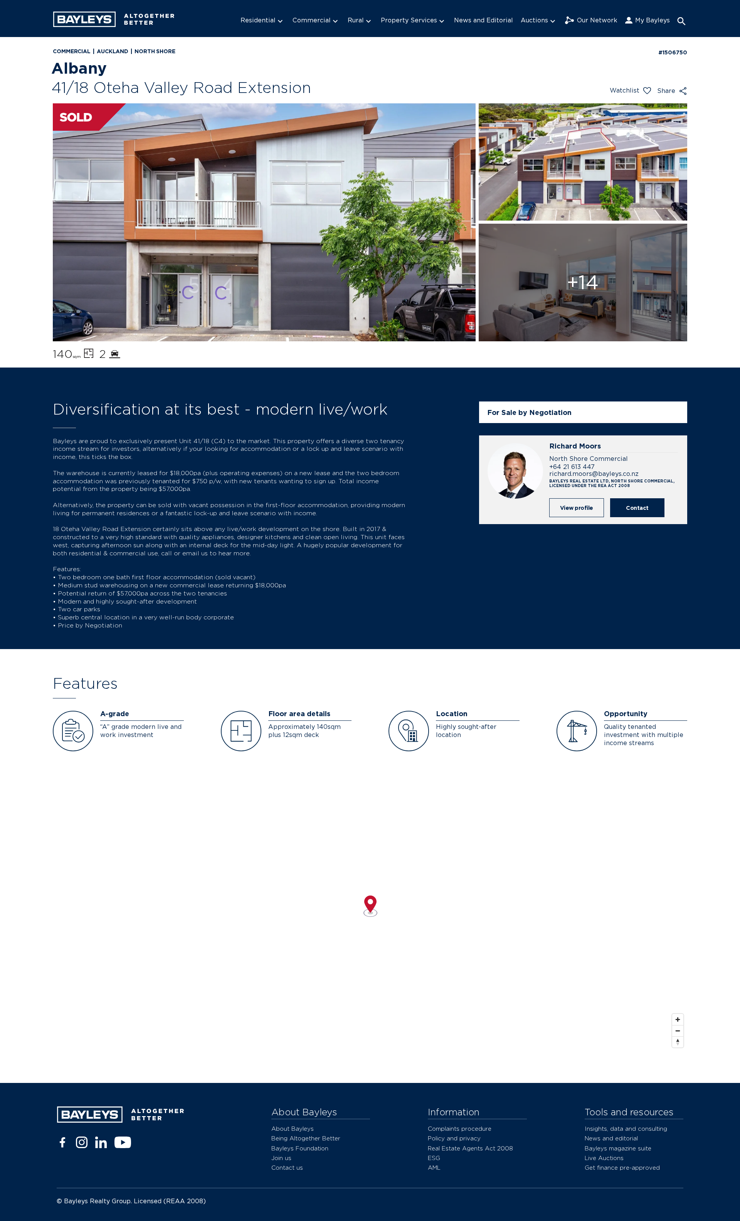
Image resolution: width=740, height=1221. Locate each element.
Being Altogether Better (305, 1138)
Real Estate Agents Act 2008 (470, 1148)
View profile (576, 507)
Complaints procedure (459, 1128)
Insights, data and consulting (626, 1128)
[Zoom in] (677, 1019)
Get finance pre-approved (622, 1167)
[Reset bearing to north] (677, 1041)
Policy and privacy (454, 1138)
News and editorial (611, 1138)
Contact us (287, 1167)
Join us (281, 1158)
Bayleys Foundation (299, 1148)
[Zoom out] (677, 1030)
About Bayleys (292, 1128)
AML (434, 1167)
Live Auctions (604, 1158)
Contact (637, 507)
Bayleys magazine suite (618, 1148)
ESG (434, 1158)
